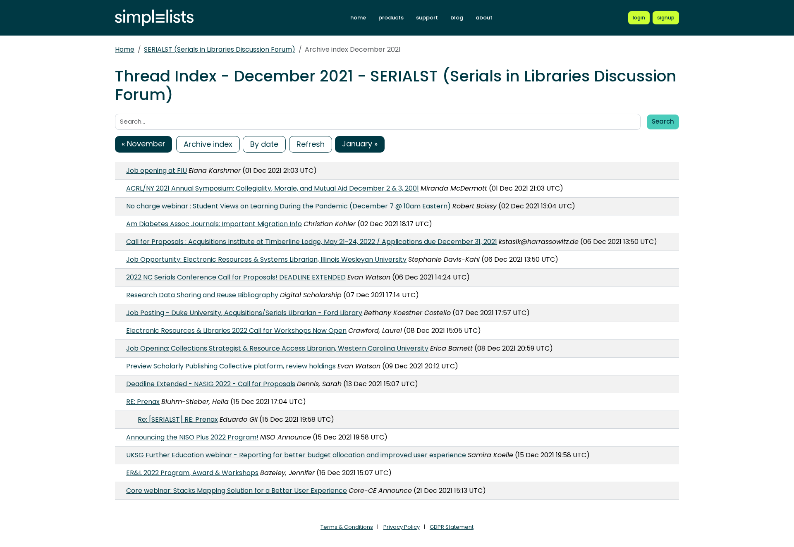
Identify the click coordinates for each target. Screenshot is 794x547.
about (484, 17)
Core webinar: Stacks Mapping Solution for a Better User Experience (236, 490)
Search (663, 121)
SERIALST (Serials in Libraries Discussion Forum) (219, 49)
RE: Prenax (143, 401)
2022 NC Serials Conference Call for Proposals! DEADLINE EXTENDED (236, 277)
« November (143, 144)
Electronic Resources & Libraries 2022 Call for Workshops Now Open (236, 330)
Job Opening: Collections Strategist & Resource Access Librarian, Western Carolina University (277, 348)
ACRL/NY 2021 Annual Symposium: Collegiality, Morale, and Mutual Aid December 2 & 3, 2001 (272, 188)
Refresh (311, 144)
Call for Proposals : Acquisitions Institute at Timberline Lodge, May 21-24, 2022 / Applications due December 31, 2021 (311, 241)
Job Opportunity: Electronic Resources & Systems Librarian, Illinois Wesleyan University (266, 259)
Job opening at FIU (156, 170)
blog (456, 17)
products (391, 17)
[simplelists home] (154, 18)
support (427, 17)
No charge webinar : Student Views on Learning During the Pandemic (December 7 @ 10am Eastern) (288, 206)
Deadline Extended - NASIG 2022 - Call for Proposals (210, 384)
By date (264, 144)
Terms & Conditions (346, 527)
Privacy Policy (401, 527)
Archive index (208, 144)
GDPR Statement (452, 527)
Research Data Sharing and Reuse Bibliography (202, 295)
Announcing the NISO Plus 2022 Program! (192, 437)
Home (124, 49)
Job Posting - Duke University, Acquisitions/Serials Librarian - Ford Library (244, 313)
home (358, 17)
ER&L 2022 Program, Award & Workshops (192, 473)
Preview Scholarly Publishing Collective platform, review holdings (231, 366)
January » (360, 144)
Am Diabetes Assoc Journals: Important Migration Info (214, 224)
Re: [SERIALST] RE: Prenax (178, 419)
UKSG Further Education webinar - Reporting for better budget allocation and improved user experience (296, 455)
